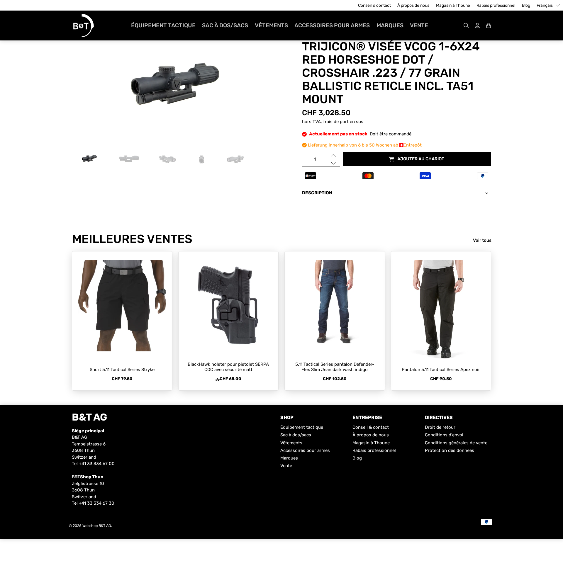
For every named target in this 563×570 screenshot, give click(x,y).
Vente (419, 25)
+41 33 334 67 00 (97, 463)
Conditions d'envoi (444, 435)
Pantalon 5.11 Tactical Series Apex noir (441, 369)
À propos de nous (413, 5)
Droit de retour (440, 427)
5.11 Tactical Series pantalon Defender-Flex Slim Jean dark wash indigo (334, 367)
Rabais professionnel (495, 5)
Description (317, 192)
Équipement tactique (163, 25)
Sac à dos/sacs (225, 25)
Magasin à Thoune (453, 5)
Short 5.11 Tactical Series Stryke (122, 369)
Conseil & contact (374, 5)
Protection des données (449, 450)
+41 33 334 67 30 (96, 503)
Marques (390, 25)
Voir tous (482, 240)
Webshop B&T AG (96, 525)
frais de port (336, 121)
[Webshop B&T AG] (83, 25)
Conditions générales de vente (456, 442)
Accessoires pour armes (332, 25)
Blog (526, 5)
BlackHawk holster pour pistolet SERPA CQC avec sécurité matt (228, 367)
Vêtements (271, 25)
